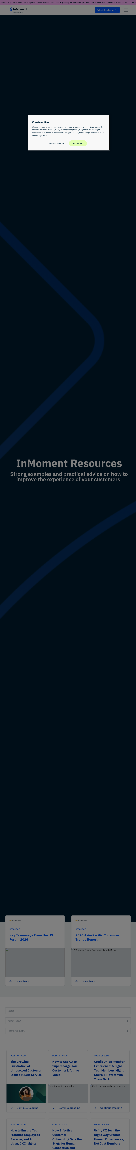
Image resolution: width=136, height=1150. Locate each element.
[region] (69, 132)
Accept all (77, 143)
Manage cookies (56, 143)
